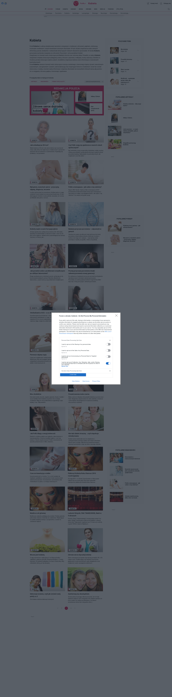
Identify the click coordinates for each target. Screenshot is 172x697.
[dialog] (86, 348)
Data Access (86, 381)
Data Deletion (76, 381)
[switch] (108, 344)
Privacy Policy (96, 381)
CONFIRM (73, 374)
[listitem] (86, 340)
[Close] (117, 316)
